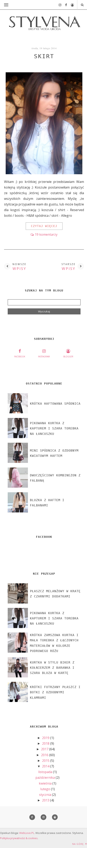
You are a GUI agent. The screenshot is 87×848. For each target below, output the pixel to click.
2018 (46, 743)
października (45, 777)
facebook (19, 356)
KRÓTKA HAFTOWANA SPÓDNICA (55, 403)
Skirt (44, 56)
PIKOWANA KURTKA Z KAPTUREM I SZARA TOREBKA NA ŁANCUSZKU (54, 428)
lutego (45, 789)
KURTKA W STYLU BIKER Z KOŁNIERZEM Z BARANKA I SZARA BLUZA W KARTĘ (52, 668)
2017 (45, 749)
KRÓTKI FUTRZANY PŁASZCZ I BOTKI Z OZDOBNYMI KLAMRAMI (55, 692)
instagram (44, 356)
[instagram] (58, 5)
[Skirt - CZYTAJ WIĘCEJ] (44, 173)
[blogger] (71, 5)
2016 (45, 755)
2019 (46, 738)
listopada (45, 772)
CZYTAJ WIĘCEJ (44, 226)
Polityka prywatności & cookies (19, 838)
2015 (46, 760)
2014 (46, 766)
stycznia (45, 794)
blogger (68, 356)
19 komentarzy (46, 234)
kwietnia (45, 783)
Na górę (78, 843)
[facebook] (64, 5)
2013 (46, 800)
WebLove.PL (26, 833)
